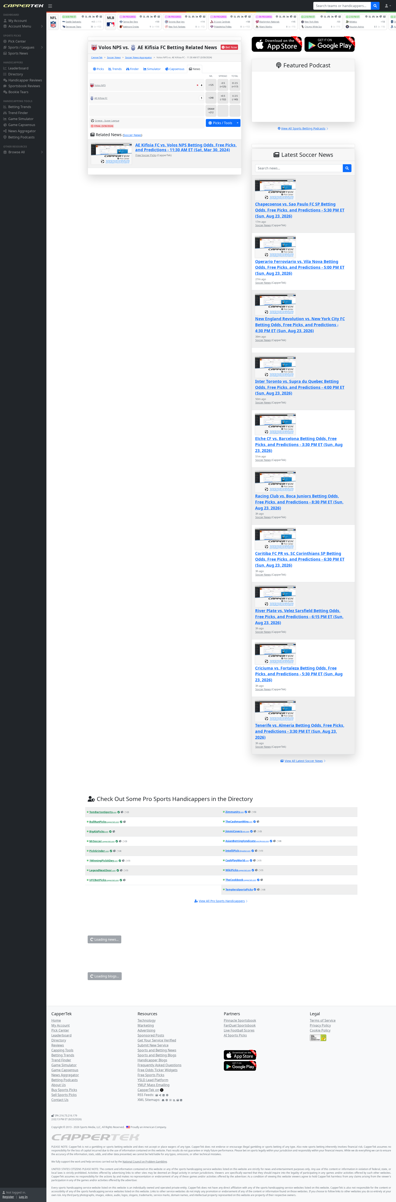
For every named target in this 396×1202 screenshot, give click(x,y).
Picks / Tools (222, 123)
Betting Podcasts (21, 137)
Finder (134, 69)
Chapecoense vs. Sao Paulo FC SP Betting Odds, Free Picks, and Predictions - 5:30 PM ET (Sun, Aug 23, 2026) (299, 210)
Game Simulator (21, 119)
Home (56, 1020)
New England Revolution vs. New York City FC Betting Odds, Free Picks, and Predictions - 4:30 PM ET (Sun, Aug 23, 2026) (300, 324)
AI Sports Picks (235, 1035)
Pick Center (17, 41)
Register (8, 1197)
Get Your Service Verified (157, 1040)
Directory (15, 74)
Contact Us (59, 1099)
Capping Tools (62, 1050)
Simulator (154, 69)
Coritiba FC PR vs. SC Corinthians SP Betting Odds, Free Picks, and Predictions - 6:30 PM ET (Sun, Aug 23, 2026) (299, 559)
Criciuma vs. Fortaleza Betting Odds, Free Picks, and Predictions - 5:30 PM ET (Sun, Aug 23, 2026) (299, 674)
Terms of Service (323, 1020)
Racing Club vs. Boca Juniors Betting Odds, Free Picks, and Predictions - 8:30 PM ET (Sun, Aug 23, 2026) (299, 502)
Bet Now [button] (231, 47)
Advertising (146, 1030)
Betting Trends (19, 107)
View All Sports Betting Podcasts (303, 128)
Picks (100, 69)
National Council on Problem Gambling (145, 1161)
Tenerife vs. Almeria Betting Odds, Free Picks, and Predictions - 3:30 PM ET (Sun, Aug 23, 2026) (299, 731)
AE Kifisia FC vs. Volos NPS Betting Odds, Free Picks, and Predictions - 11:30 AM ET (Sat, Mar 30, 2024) (186, 147)
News (196, 69)
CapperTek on (148, 1090)
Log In (23, 1197)
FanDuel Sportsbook (240, 1025)
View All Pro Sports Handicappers (222, 901)
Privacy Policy (320, 1025)
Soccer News (114, 57)
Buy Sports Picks (64, 1090)
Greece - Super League (107, 120)
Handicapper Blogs (152, 1060)
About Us (58, 1085)
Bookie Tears (18, 92)
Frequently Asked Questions (160, 1065)
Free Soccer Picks (146, 155)
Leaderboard (18, 68)
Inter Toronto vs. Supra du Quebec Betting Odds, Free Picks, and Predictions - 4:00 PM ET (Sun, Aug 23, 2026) (299, 387)
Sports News (18, 53)
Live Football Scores (239, 1030)
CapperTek (97, 57)
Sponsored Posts (151, 1035)
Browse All (16, 152)
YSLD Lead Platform (153, 1080)
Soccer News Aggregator (138, 57)
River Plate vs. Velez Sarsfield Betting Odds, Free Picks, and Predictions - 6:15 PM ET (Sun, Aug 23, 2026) (299, 616)
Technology (147, 1020)
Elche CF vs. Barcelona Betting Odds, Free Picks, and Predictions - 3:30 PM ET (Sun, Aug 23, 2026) (299, 444)
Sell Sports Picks (64, 1095)
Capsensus (176, 69)
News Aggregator (22, 131)
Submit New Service (153, 1045)
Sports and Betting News (157, 1050)
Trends (117, 69)
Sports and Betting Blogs (157, 1055)
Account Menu (19, 26)
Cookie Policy (320, 1030)
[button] (388, 6)
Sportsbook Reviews (24, 86)
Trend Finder (18, 113)
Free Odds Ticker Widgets (158, 1070)
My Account (17, 20)
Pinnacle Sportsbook (240, 1020)
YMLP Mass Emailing (154, 1085)
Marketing (146, 1025)
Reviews (57, 1045)
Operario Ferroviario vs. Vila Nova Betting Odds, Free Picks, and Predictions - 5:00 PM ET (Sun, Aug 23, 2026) (299, 267)
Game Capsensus (21, 125)
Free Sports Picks (151, 1075)
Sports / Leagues (21, 47)
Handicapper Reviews (25, 80)
